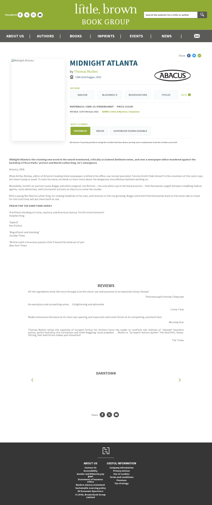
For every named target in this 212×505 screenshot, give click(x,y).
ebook (100, 130)
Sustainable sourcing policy (90, 487)
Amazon (82, 94)
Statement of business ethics (90, 480)
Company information (121, 467)
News (167, 36)
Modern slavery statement (90, 484)
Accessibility (90, 470)
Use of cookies (121, 473)
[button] (32, 380)
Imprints (106, 36)
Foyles (166, 94)
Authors (45, 36)
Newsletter (197, 36)
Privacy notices (121, 470)
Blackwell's (109, 94)
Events (136, 36)
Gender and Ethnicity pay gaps (90, 475)
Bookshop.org (138, 94)
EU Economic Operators (90, 491)
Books (76, 36)
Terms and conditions (121, 477)
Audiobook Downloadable (130, 130)
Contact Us (90, 467)
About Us (15, 36)
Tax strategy (121, 483)
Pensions (122, 480)
